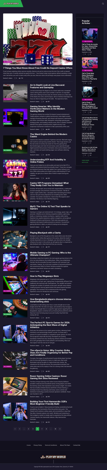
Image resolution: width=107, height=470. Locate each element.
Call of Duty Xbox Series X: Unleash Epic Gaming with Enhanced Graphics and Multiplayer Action (90, 121)
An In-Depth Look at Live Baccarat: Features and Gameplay (47, 86)
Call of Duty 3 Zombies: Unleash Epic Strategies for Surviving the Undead (90, 105)
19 (56, 428)
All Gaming (7, 61)
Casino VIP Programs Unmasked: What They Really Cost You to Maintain (49, 184)
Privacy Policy (38, 445)
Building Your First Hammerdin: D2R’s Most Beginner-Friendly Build (48, 402)
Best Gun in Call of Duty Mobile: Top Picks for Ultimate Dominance (89, 149)
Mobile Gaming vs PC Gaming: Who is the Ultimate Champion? (50, 254)
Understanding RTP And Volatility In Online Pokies (48, 160)
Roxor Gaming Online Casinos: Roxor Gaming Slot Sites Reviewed (48, 377)
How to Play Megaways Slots (44, 276)
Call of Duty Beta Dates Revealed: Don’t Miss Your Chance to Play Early (89, 76)
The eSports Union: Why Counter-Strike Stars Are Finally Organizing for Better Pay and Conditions (51, 352)
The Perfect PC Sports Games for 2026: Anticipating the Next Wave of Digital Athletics (50, 324)
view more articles (85, 161)
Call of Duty (88, 41)
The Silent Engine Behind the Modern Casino (48, 135)
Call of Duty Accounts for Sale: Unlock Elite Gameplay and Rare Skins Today (90, 47)
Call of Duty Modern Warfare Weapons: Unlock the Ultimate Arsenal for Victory (88, 136)
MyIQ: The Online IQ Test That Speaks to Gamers (50, 207)
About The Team (65, 445)
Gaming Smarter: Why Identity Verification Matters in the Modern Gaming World (47, 108)
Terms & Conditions (51, 445)
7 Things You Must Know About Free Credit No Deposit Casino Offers (37, 68)
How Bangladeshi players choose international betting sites (51, 300)
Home (28, 445)
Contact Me (76, 445)
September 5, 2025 (87, 52)
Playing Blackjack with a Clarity (45, 233)
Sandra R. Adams (8, 78)
